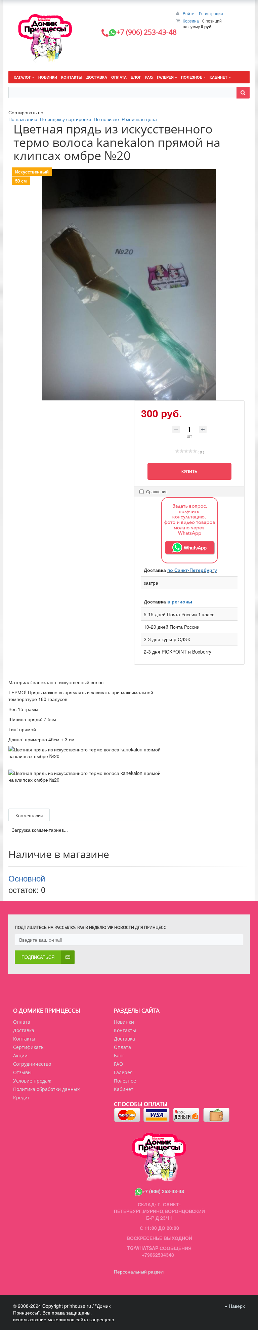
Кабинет (123, 1089)
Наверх (236, 1305)
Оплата (21, 1022)
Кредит (21, 1097)
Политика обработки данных (46, 1089)
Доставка (23, 1030)
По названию (22, 119)
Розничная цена (139, 119)
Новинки (124, 1022)
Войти (189, 13)
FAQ (118, 1064)
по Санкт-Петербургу (192, 569)
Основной (26, 878)
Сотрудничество (32, 1064)
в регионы (179, 601)
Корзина (191, 21)
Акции (20, 1055)
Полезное (125, 1081)
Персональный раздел (139, 1271)
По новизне (106, 119)
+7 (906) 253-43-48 (163, 1191)
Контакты (24, 1038)
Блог (119, 1055)
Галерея (123, 1072)
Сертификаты (29, 1047)
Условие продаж (32, 1081)
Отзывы (22, 1072)
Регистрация (211, 13)
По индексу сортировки (65, 119)
